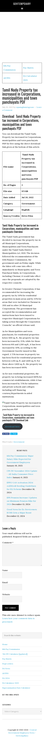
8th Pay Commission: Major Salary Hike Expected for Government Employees (20, 459)
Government (18, 442)
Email (5, 582)
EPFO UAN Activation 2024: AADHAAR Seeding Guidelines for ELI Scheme (21, 485)
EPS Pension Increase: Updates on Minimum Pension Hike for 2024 (22, 501)
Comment (7, 542)
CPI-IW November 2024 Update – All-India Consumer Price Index (22, 474)
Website (6, 594)
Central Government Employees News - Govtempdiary (22, 733)
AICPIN (6, 78)
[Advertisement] (22, 37)
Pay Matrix (28, 67)
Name (5, 570)
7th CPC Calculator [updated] (14, 654)
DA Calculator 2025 (10, 683)
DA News (6, 668)
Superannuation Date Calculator (16, 688)
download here (12, 426)
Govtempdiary (22, 4)
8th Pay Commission (11, 649)
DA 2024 (5, 678)
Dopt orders (7, 664)
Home (5, 644)
